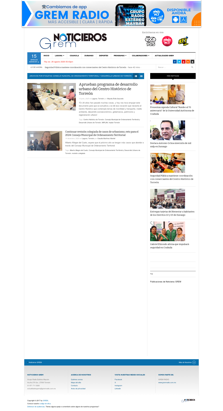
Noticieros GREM (73, 41)
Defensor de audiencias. (36, 406)
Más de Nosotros (185, 362)
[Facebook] (175, 61)
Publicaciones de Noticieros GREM (165, 281)
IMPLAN (105, 122)
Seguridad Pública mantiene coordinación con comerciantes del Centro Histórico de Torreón (85, 67)
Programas (119, 56)
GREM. (45, 400)
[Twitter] (179, 61)
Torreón (101, 98)
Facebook (118, 379)
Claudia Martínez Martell (106, 138)
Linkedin (118, 388)
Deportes (103, 56)
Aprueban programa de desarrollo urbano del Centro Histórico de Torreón (108, 89)
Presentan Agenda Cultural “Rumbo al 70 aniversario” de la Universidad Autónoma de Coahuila (172, 110)
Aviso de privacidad (78, 388)
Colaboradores (139, 56)
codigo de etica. (45, 403)
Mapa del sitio (76, 382)
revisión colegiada (78, 153)
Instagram (118, 385)
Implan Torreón (114, 122)
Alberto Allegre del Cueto (79, 150)
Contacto (74, 385)
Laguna (58, 56)
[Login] (192, 61)
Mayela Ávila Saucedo (115, 98)
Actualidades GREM (164, 56)
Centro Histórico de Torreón (93, 119)
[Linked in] (184, 61)
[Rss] (188, 61)
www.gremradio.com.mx (167, 382)
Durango (88, 56)
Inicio (46, 56)
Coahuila (74, 56)
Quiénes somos (77, 379)
